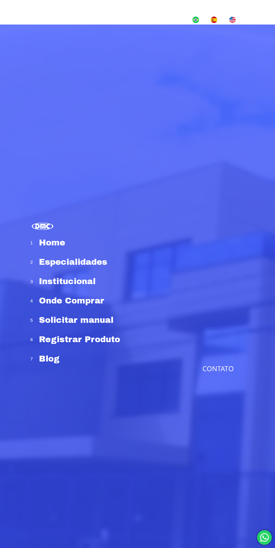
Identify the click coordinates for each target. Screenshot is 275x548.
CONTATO (218, 368)
